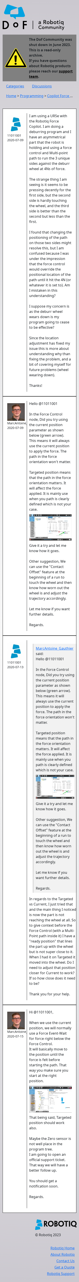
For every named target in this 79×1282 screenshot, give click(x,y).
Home (11, 95)
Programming (31, 95)
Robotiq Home (62, 1248)
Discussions (42, 86)
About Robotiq (62, 1254)
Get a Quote (64, 1267)
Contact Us (65, 1260)
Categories (15, 86)
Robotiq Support (61, 1273)
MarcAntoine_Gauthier (55, 648)
